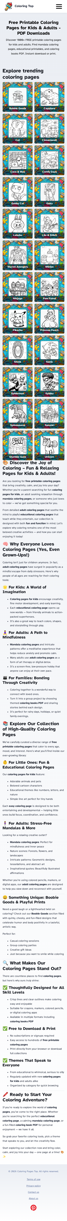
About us (33, 1198)
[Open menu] (59, 6)
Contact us (33, 1192)
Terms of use (33, 1179)
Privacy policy (33, 1186)
